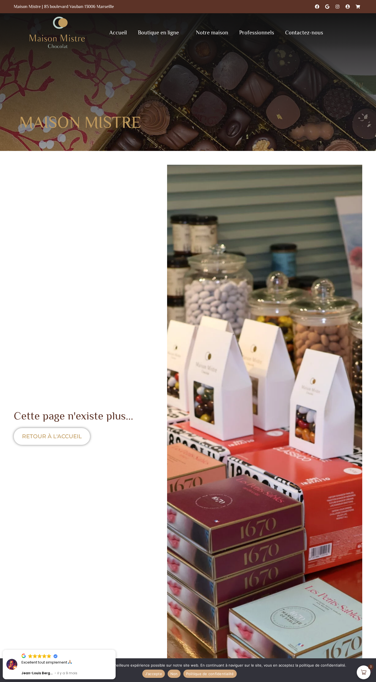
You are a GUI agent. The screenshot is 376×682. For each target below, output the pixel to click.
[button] (115, 650)
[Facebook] (317, 6)
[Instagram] (337, 6)
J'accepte (153, 674)
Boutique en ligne (158, 32)
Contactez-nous (304, 32)
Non (174, 674)
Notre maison (212, 32)
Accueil (118, 32)
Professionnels (256, 32)
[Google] (327, 6)
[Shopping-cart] (357, 6)
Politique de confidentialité (210, 674)
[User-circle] (347, 6)
